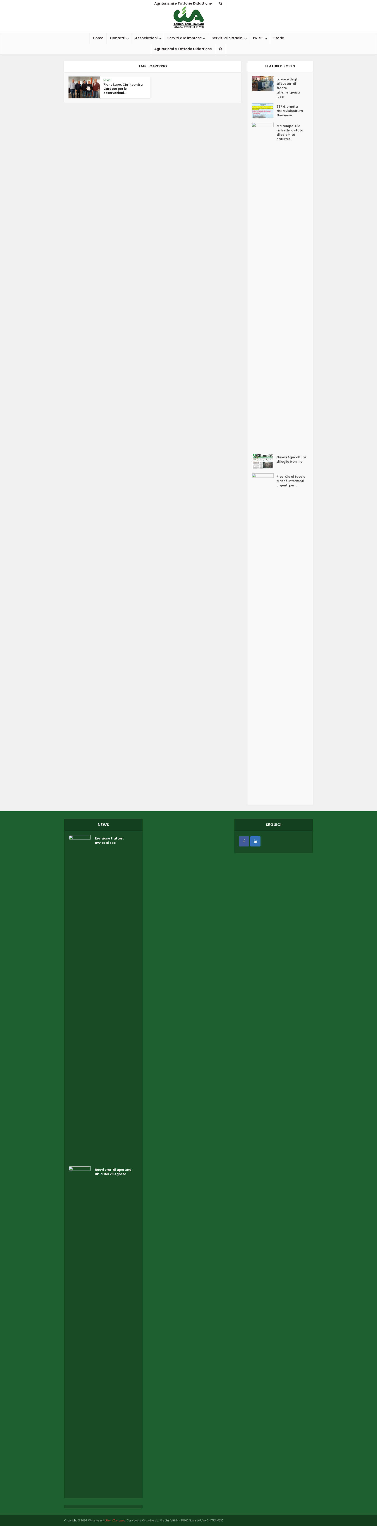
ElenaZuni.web (115, 1520)
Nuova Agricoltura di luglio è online (291, 459)
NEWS (107, 80)
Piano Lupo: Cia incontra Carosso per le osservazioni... (123, 88)
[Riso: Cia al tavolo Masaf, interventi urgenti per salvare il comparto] (264, 636)
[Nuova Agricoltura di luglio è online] (264, 461)
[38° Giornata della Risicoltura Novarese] (264, 110)
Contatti (117, 38)
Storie (278, 38)
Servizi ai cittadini (227, 38)
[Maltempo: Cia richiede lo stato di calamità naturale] (264, 286)
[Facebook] (244, 841)
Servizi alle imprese (184, 38)
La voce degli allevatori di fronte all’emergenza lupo (288, 88)
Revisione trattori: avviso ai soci (109, 840)
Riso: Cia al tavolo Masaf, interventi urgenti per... (291, 481)
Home (98, 38)
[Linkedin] (255, 841)
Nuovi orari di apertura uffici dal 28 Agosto (113, 1171)
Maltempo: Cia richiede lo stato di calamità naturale (290, 132)
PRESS (258, 38)
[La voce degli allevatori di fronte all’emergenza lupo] (264, 83)
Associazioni (146, 38)
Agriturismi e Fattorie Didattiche (183, 48)
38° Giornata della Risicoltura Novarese (290, 110)
